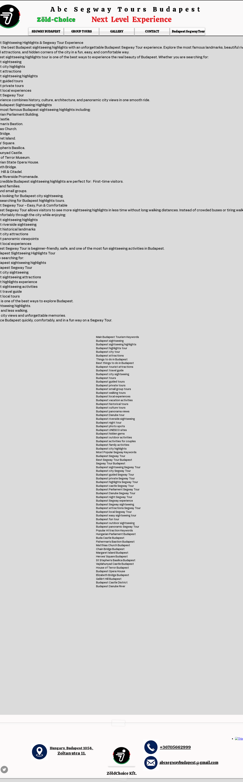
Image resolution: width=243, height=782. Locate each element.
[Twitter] (4, 769)
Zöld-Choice (57, 20)
